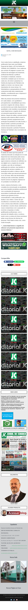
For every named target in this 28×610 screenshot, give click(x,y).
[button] (14, 22)
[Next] (25, 274)
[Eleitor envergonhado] (14, 380)
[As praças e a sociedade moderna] (14, 305)
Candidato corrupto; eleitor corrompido (12, 292)
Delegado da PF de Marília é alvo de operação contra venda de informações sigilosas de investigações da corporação (13, 398)
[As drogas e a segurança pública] (14, 324)
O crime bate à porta (7, 348)
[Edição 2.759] (14, 451)
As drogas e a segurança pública (10, 329)
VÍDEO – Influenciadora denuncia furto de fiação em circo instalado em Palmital (12, 405)
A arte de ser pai (6, 367)
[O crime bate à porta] (14, 343)
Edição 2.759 (6, 469)
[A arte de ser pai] (14, 361)
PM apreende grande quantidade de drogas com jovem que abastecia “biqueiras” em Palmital (13, 409)
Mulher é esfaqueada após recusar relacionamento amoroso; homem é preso (12, 401)
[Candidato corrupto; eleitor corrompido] (14, 286)
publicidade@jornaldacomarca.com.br (18, 548)
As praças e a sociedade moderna (10, 310)
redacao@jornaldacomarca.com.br (19, 545)
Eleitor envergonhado (7, 385)
